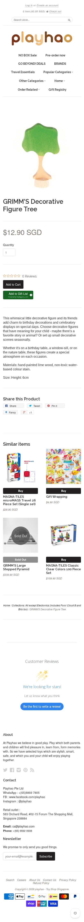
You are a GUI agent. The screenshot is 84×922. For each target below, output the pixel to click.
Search (10, 880)
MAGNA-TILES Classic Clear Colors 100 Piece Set (63, 569)
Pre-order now (55, 55)
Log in (29, 5)
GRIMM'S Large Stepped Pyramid (16, 567)
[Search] (69, 19)
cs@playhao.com (23, 826)
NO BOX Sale (28, 55)
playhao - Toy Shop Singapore (52, 889)
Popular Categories (57, 72)
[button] (18, 295)
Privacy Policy (67, 880)
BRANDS (60, 63)
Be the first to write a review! (42, 706)
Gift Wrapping (56, 496)
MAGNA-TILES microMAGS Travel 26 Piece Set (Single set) (19, 500)
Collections (18, 605)
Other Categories (31, 80)
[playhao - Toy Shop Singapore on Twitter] (5, 769)
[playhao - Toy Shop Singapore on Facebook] (12, 769)
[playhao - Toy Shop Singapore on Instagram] (19, 769)
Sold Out (20, 559)
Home (58, 80)
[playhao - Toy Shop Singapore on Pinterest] (25, 769)
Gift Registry (57, 89)
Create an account (48, 5)
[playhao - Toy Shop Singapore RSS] (32, 769)
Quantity (8, 245)
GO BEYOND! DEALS (31, 63)
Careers (21, 880)
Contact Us (49, 880)
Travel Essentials (23, 72)
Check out (55, 11)
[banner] (42, 38)
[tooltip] (30, 294)
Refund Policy (41, 883)
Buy (20, 491)
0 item (34, 11)
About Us (34, 880)
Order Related (28, 89)
